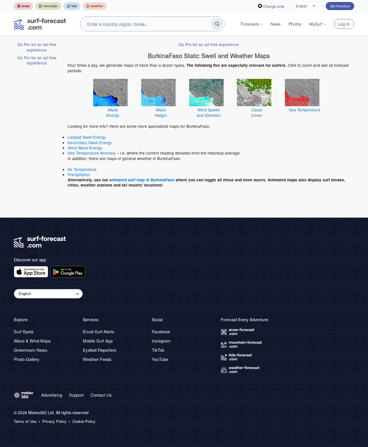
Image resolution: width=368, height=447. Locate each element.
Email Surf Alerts (98, 331)
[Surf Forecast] (40, 24)
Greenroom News (30, 350)
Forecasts (250, 24)
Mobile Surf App (98, 341)
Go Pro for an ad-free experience (36, 46)
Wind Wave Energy (85, 148)
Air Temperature (82, 169)
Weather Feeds (97, 359)
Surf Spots (24, 331)
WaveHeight (161, 112)
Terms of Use (25, 421)
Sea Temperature (304, 110)
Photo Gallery (26, 359)
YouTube (160, 359)
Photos (295, 24)
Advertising (51, 395)
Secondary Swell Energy (90, 142)
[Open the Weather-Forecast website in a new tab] (95, 6)
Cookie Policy (83, 421)
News (276, 24)
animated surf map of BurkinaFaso (142, 179)
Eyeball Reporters (99, 350)
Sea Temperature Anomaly (92, 153)
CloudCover (256, 112)
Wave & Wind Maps (32, 341)
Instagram (161, 341)
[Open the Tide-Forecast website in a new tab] (72, 6)
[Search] (217, 24)
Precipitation (79, 174)
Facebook (161, 331)
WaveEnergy (112, 112)
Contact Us (101, 395)
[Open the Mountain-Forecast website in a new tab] (48, 6)
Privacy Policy (54, 421)
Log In (344, 24)
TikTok (158, 350)
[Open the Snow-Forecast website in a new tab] (23, 6)
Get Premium (340, 5)
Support (76, 395)
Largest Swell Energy (87, 137)
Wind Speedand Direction (209, 112)
